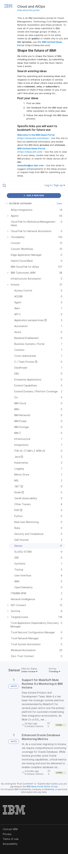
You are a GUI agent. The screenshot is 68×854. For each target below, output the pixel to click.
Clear (59, 203)
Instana (30, 726)
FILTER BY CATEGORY (20, 203)
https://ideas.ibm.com (29, 151)
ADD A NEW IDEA (35, 195)
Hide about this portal (28, 10)
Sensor (40, 726)
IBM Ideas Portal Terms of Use (42, 786)
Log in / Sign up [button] (54, 185)
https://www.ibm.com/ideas (33, 138)
